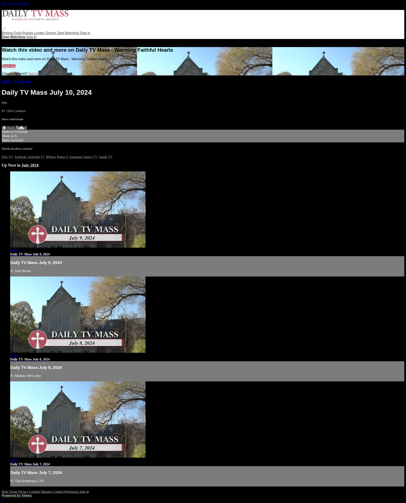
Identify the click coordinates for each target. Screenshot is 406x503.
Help (5, 491)
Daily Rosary (24, 33)
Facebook (9, 127)
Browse (8, 33)
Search (51, 33)
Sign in (85, 33)
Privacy (23, 491)
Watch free (9, 66)
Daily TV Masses (16, 81)
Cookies (35, 491)
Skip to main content (15, 3)
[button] (4, 29)
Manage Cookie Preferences (60, 491)
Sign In (31, 37)
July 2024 (30, 165)
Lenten (39, 33)
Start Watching (68, 33)
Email (23, 127)
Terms (13, 491)
